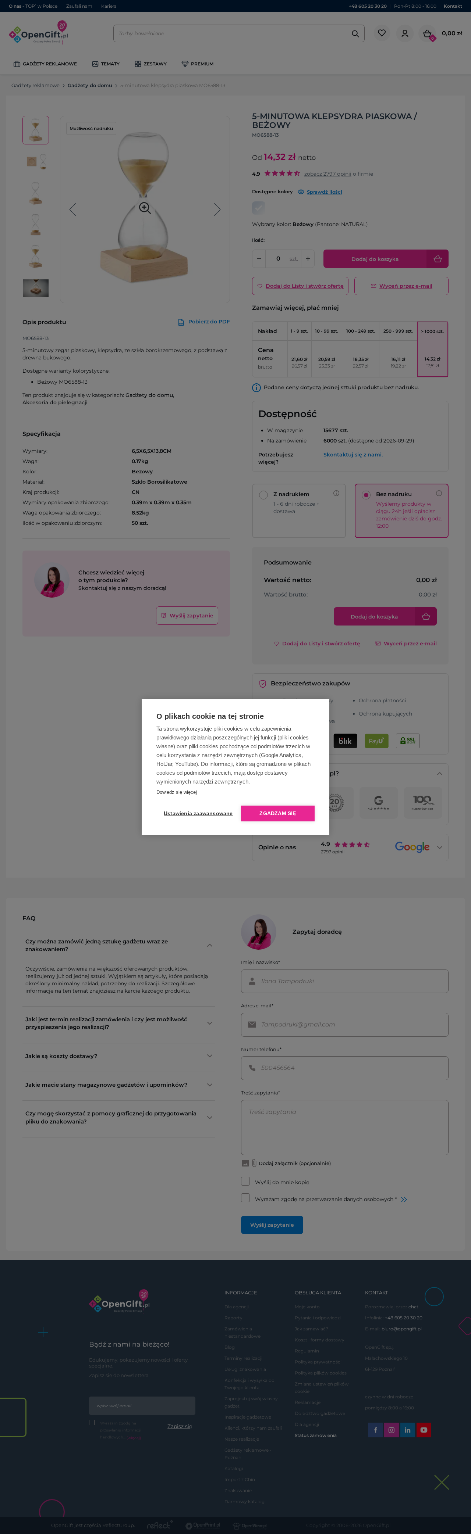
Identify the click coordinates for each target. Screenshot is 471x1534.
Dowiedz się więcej (176, 792)
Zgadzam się (277, 813)
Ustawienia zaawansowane (197, 813)
